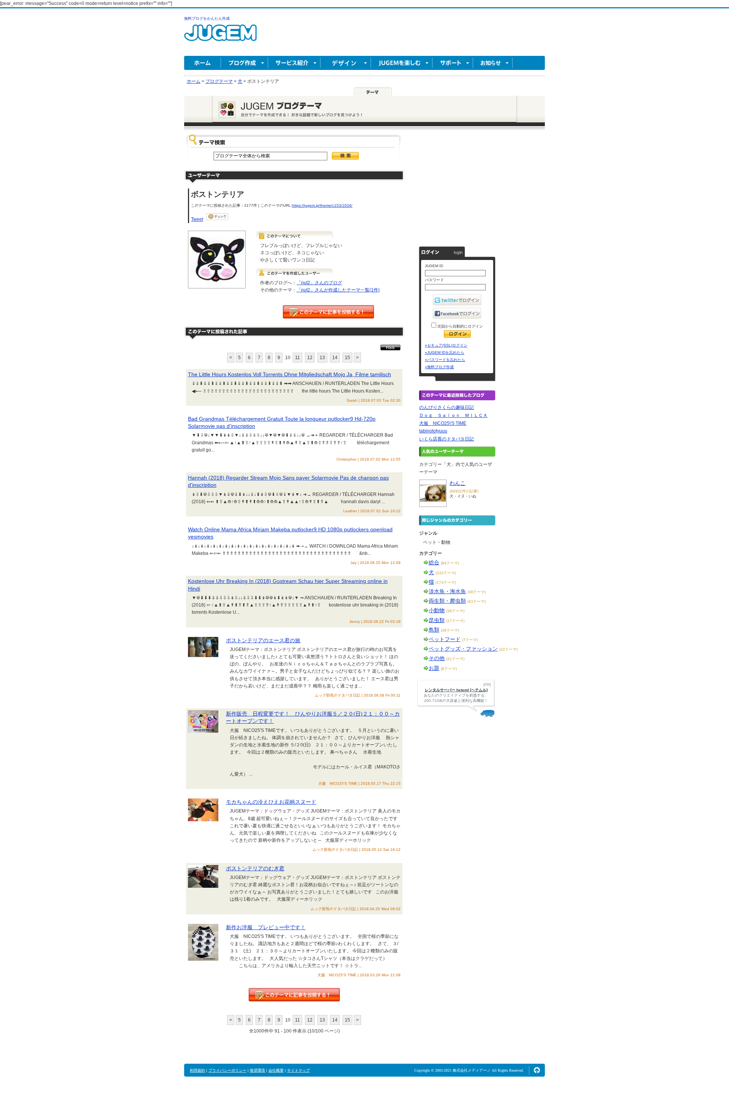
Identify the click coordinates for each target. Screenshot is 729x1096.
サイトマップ (298, 1070)
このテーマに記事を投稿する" (294, 994)
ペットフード (445, 639)
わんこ (457, 483)
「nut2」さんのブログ (319, 282)
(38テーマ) (476, 592)
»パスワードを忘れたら (445, 360)
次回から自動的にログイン (459, 326)
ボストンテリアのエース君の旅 (263, 640)
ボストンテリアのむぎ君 (255, 868)
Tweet (197, 219)
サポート (452, 63)
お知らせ (493, 63)
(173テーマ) (446, 582)
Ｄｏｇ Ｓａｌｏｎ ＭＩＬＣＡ (453, 415)
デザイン (345, 63)
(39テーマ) (450, 630)
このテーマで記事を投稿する (328, 311)
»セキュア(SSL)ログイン (446, 345)
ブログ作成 (244, 63)
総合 (434, 562)
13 (322, 357)
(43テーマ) (476, 601)
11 (297, 357)
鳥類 (434, 630)
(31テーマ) (455, 659)
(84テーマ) (450, 563)
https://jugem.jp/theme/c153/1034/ (322, 205)
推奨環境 (257, 1070)
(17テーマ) (455, 621)
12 (309, 357)
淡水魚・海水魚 (447, 591)
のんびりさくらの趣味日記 (446, 407)
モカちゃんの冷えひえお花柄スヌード (271, 802)
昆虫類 (437, 620)
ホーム (202, 63)
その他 (437, 658)
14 (335, 357)
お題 (434, 668)
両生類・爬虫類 (447, 601)
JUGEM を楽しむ (401, 63)
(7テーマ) (470, 640)
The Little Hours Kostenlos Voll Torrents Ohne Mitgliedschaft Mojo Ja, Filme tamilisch (289, 374)
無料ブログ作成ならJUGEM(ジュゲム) (220, 37)
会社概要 (276, 1070)
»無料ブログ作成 (439, 367)
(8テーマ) (449, 669)
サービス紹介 (294, 63)
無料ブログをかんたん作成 (207, 18)
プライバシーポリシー (227, 1070)
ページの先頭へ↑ (537, 1070)
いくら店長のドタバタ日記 (446, 439)
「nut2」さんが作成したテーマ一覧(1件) (338, 290)
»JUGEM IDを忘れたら (444, 352)
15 (347, 357)
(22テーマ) (508, 649)
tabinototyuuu (433, 431)
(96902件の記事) (464, 491)
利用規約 (197, 1070)
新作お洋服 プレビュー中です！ (266, 927)
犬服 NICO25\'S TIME (442, 423)
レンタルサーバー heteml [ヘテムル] (456, 690)
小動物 (437, 610)
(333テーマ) (446, 573)
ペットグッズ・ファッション (463, 649)
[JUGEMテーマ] (373, 91)
